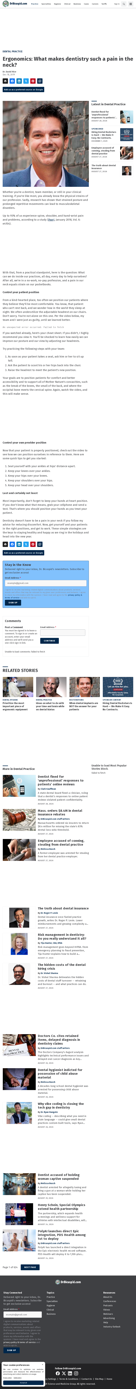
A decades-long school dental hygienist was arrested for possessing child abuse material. (63, 1089)
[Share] (12, 81)
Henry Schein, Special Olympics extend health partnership (61, 1207)
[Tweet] (26, 81)
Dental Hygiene (10, 700)
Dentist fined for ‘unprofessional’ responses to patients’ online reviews (103, 114)
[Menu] (130, 4)
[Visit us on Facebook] (58, 1373)
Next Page (30, 1267)
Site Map (99, 1379)
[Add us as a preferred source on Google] (39, 81)
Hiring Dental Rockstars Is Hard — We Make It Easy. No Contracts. (104, 135)
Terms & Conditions (68, 1379)
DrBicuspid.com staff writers (55, 819)
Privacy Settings (48, 1379)
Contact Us (86, 1379)
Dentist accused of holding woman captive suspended (59, 1177)
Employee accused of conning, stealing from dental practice (103, 150)
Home (109, 1379)
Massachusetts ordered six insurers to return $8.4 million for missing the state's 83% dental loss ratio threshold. (63, 826)
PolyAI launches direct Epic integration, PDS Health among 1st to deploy (62, 1235)
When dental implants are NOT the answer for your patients (83, 706)
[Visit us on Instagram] (76, 1373)
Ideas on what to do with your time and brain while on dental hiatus (50, 706)
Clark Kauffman (48, 789)
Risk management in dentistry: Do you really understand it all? (62, 936)
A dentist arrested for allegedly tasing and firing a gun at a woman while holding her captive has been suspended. (62, 1191)
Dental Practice (13, 51)
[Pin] (33, 81)
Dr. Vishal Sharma (49, 973)
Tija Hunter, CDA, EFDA (51, 943)
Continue (49, 640)
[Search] (123, 4)
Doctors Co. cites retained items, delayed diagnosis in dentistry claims (59, 1039)
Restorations (76, 700)
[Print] (5, 81)
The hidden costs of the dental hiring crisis (62, 966)
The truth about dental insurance (104, 167)
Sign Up (13, 602)
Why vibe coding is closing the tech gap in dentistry (61, 1106)
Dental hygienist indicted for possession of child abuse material (60, 1073)
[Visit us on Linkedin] (70, 1373)
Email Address (13, 578)
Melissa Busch (48, 849)
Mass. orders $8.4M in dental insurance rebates (60, 812)
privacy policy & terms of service (19, 1342)
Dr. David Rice (9, 71)
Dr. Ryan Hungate (49, 1112)
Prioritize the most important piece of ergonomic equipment (15, 706)
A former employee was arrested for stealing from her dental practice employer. (63, 855)
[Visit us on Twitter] (64, 1373)
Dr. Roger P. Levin (49, 913)
